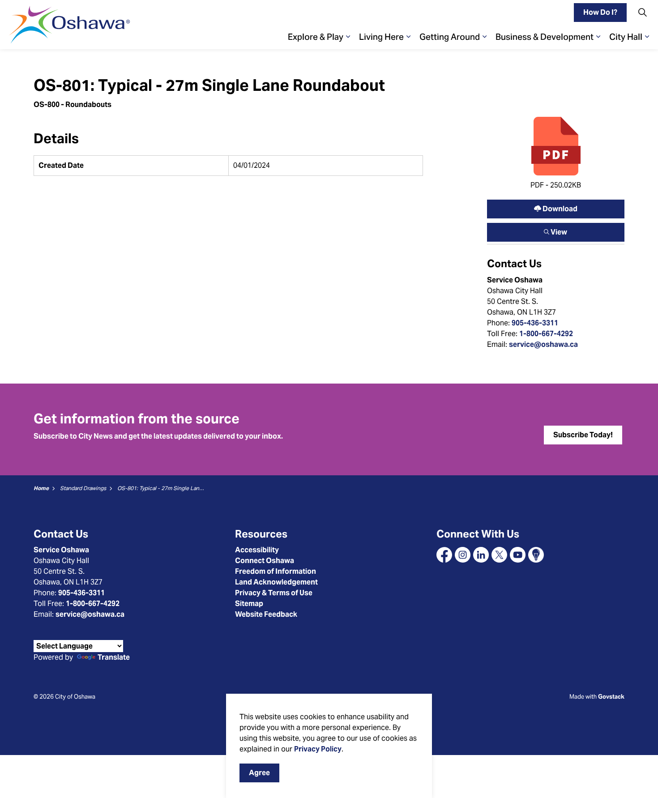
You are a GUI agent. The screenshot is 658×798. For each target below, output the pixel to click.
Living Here (381, 36)
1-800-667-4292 (546, 333)
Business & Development (545, 36)
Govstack (611, 696)
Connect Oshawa (264, 560)
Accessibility (257, 550)
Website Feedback (266, 614)
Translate (114, 657)
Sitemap (249, 603)
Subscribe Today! (583, 435)
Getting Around (449, 36)
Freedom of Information (275, 571)
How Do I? (600, 12)
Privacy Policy (318, 749)
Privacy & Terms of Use (273, 592)
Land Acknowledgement (276, 582)
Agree (259, 772)
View (556, 230)
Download (556, 206)
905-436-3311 (535, 323)
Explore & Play (315, 36)
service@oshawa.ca (543, 344)
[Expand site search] (642, 12)
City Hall (625, 36)
